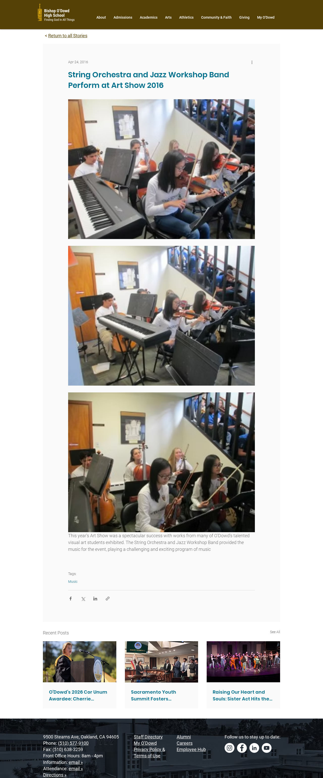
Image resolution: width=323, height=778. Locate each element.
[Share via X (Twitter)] (82, 598)
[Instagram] (229, 748)
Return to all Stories (67, 35)
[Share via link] (107, 598)
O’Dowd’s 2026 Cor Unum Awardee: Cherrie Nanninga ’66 (78, 695)
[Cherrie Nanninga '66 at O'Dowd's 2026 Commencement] (79, 661)
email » (76, 762)
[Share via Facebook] (70, 598)
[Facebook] (242, 748)
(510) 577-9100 (73, 743)
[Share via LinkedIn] (95, 598)
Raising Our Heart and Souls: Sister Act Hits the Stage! (241, 695)
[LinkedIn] (254, 748)
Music (72, 582)
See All (275, 632)
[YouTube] (267, 748)
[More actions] (252, 62)
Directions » (54, 774)
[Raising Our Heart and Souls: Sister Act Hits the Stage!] (243, 661)
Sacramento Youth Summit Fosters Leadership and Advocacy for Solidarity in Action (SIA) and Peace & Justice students (160, 695)
